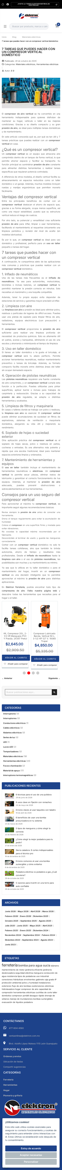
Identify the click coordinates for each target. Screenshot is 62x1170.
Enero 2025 (25, 930)
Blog (14, 37)
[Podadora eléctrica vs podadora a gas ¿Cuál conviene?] (9, 873)
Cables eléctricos (11, 728)
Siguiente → (54, 678)
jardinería (47, 970)
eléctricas (49, 986)
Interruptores (9, 713)
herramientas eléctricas (24, 992)
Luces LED (8, 747)
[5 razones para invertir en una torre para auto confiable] (9, 884)
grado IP (52, 979)
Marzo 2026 (48, 911)
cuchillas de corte (44, 992)
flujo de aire (17, 986)
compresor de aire (29, 989)
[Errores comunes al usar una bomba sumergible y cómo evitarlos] (9, 863)
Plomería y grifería (12, 1095)
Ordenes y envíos (12, 1056)
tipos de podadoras (27, 976)
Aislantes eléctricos (12, 732)
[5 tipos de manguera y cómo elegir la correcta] (9, 830)
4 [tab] (37, 672)
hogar (17, 989)
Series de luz (9, 737)
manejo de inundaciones (21, 999)
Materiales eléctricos (31, 37)
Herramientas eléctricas (47, 64)
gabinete (40, 979)
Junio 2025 (22, 925)
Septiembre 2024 (31, 935)
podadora (28, 1002)
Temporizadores (11, 751)
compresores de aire (13, 590)
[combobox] (29, 26)
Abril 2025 (47, 925)
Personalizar (31, 1161)
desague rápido (37, 995)
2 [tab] (28, 672)
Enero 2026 (25, 916)
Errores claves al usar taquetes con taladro (36, 810)
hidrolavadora (8, 989)
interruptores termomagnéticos (18, 775)
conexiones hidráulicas (12, 979)
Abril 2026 (35, 911)
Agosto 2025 (45, 921)
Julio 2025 (10, 925)
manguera (38, 973)
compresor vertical (15, 154)
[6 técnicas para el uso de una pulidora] (9, 796)
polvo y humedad (30, 982)
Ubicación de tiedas (13, 1061)
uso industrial (42, 976)
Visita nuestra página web (42, 590)
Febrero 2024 (48, 935)
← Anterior (7, 678)
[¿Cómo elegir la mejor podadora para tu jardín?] (9, 841)
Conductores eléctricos (14, 723)
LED (5, 742)
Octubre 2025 (11, 921)
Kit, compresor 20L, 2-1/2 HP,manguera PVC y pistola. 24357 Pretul (15, 636)
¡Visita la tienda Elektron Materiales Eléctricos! (34, 4)
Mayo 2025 (35, 925)
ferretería (10, 965)
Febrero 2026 (11, 916)
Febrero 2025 (11, 930)
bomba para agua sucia (34, 965)
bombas (27, 986)
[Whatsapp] (3, 4)
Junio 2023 (10, 944)
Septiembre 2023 (30, 940)
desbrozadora (8, 973)
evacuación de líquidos (12, 1002)
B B (12, 71)
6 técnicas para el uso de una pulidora (33, 794)
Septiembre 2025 (28, 921)
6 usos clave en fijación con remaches (34, 802)
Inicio (4, 37)
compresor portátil (20, 995)
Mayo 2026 (23, 911)
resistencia (12, 976)
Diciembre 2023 (12, 940)
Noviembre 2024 (13, 935)
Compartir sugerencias (14, 1067)
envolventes (29, 979)
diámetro (55, 965)
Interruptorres (10, 718)
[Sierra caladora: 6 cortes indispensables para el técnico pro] (9, 852)
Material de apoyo (11, 770)
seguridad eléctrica (24, 973)
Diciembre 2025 (40, 916)
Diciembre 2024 (40, 930)
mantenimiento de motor (13, 970)
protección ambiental (11, 982)
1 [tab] (24, 672)
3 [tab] (33, 672)
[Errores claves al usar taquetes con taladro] (9, 811)
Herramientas (10, 1085)
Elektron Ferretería (15, 587)
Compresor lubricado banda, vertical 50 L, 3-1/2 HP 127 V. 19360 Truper (44, 637)
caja (46, 979)
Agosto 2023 (47, 940)
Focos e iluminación (12, 766)
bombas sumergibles (43, 999)
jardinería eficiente (33, 970)
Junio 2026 (10, 911)
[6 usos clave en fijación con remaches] (9, 804)
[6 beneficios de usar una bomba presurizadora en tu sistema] (9, 819)
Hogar (6, 1090)
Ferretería (8, 1079)
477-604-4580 (16, 1028)
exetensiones (38, 986)
